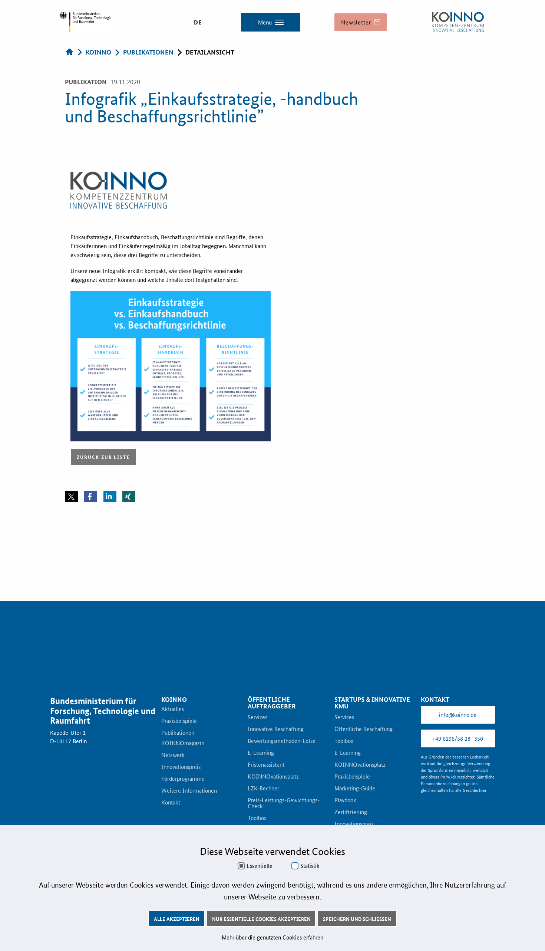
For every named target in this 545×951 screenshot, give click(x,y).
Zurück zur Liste (103, 484)
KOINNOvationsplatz (273, 804)
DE (198, 22)
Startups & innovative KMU (372, 730)
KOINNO (174, 727)
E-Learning (261, 780)
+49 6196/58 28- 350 (457, 766)
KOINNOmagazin (182, 771)
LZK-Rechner (263, 816)
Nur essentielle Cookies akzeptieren (261, 918)
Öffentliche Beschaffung (363, 757)
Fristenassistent (266, 792)
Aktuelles (172, 737)
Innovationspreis (181, 795)
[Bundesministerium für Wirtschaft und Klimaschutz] (458, 22)
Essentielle (259, 865)
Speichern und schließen (357, 918)
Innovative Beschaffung (276, 757)
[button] (71, 524)
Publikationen (177, 760)
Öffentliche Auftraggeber (272, 730)
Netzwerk (173, 783)
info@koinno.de (457, 742)
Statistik (310, 865)
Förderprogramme (183, 806)
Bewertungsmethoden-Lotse (282, 769)
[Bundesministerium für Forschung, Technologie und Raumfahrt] (85, 22)
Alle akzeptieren (176, 918)
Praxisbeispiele (179, 749)
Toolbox (343, 769)
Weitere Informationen (189, 818)
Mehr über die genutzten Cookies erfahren (272, 937)
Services (257, 745)
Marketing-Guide (354, 816)
